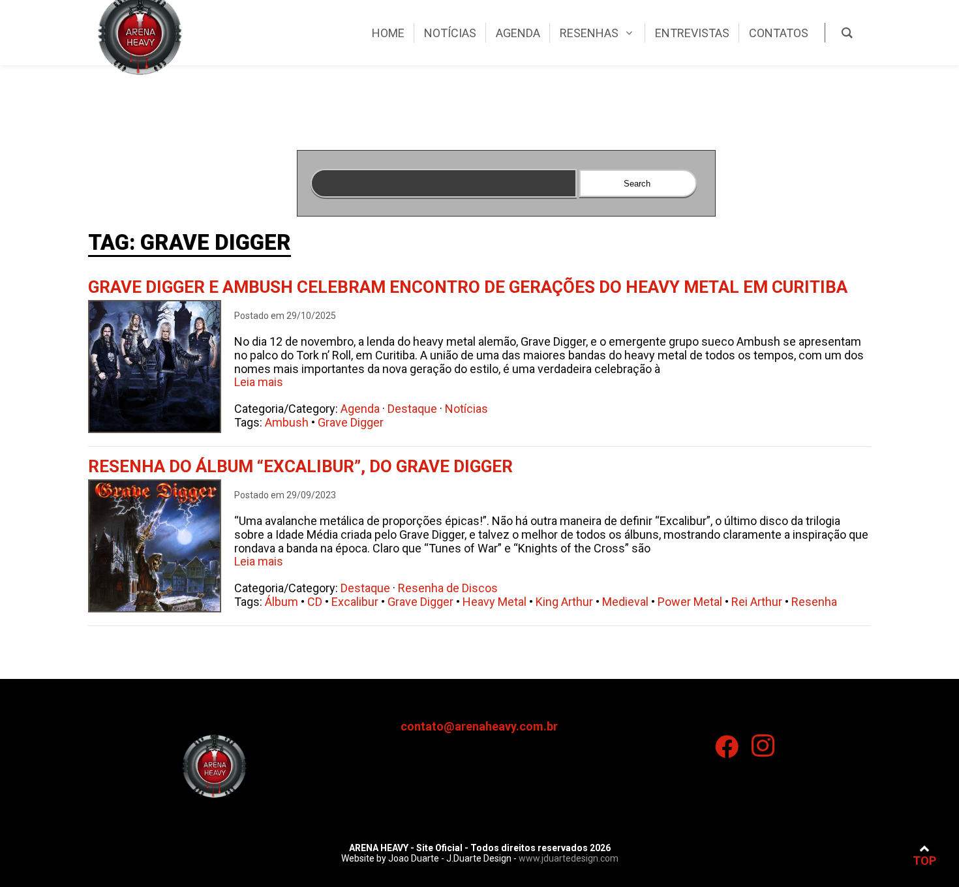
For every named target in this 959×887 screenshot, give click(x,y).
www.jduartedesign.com (568, 858)
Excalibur (354, 602)
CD (314, 602)
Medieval (625, 602)
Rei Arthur (756, 602)
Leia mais (258, 382)
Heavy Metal (494, 602)
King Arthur (564, 602)
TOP (924, 860)
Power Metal (690, 602)
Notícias (466, 408)
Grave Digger (351, 422)
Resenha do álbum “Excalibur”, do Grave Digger (300, 466)
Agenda (360, 408)
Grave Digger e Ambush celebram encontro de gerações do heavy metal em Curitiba (467, 287)
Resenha (814, 602)
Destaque (412, 408)
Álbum (281, 602)
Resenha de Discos (448, 588)
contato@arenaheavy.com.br (479, 726)
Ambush (287, 422)
